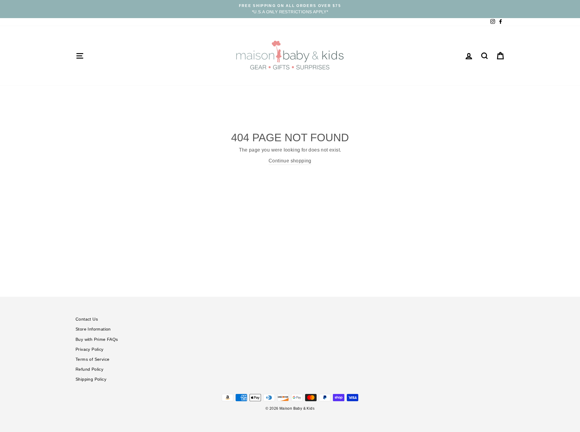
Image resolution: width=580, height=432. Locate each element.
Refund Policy (89, 369)
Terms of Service (92, 359)
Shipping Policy (91, 379)
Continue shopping (290, 160)
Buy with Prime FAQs (97, 339)
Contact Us (87, 319)
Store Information (93, 329)
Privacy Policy (90, 349)
